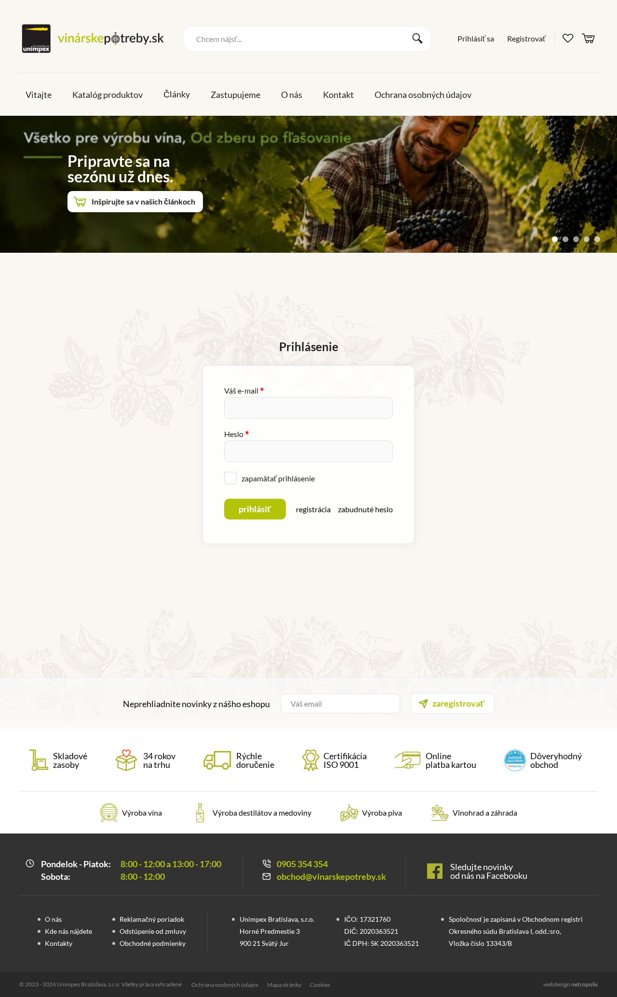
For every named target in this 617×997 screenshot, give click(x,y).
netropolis (584, 984)
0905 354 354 (302, 864)
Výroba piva (382, 812)
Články (176, 94)
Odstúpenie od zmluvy (153, 931)
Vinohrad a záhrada (485, 812)
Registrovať (526, 38)
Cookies (320, 984)
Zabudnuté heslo (365, 509)
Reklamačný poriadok (152, 919)
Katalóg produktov (107, 94)
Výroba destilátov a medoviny (262, 812)
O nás (291, 94)
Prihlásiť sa (475, 38)
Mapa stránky (284, 984)
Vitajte (39, 94)
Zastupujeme (235, 94)
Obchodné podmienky (153, 943)
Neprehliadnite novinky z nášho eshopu (196, 703)
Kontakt (338, 94)
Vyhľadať (417, 38)
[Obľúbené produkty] (568, 38)
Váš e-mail (244, 390)
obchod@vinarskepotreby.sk (331, 876)
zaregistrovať (458, 703)
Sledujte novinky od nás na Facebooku (488, 871)
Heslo (236, 433)
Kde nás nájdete (68, 931)
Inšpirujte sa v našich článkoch (143, 201)
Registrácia (313, 509)
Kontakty (58, 943)
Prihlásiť (255, 509)
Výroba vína (142, 812)
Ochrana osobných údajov (423, 94)
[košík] (588, 37)
